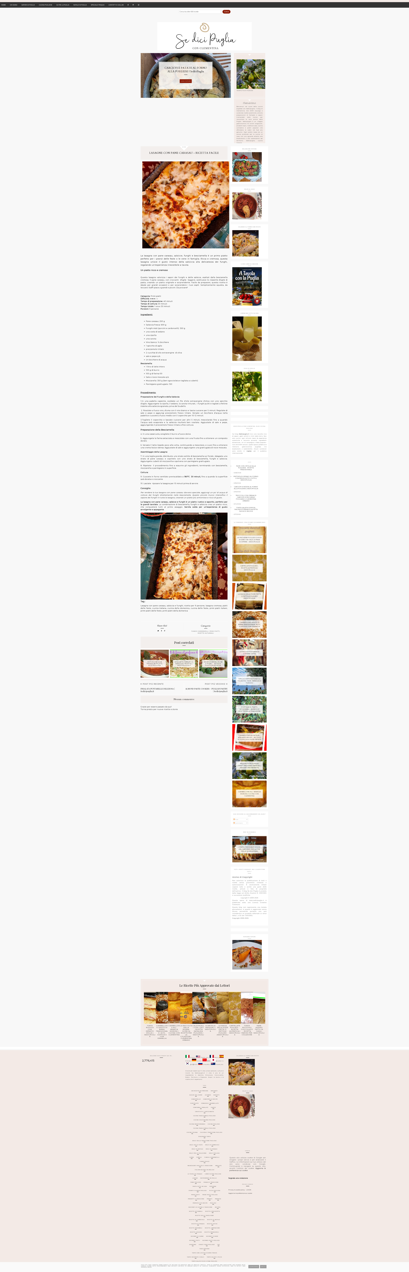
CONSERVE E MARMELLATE (210, 1103)
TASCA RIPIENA (204, 1248)
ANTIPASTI (214, 1090)
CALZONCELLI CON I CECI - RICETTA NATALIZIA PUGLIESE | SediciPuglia (198, 1031)
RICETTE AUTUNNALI (206, 633)
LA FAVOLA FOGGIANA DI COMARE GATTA (249, 653)
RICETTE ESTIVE (212, 1223)
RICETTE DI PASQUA (198, 1223)
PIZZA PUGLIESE (214, 1190)
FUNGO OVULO (204, 1161)
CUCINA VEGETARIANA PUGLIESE (204, 1119)
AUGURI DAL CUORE (195, 1095)
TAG (218, 1244)
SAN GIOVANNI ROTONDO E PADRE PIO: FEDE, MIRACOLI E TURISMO (249, 681)
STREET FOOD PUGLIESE (207, 1244)
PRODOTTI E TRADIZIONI (196, 1198)
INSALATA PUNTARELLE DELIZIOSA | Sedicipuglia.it (158, 690)
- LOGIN (248, 1190)
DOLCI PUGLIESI (214, 1153)
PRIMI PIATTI (215, 631)
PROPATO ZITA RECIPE (200, 1203)
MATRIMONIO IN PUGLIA (208, 1178)
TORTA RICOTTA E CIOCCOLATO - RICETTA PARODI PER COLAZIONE (247, 1030)
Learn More (253, 1266)
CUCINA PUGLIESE (45, 5)
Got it (263, 1266)
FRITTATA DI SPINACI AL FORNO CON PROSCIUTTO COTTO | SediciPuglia (246, 478)
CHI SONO (13, 5)
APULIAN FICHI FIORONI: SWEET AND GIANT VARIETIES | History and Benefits (249, 765)
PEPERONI (213, 1186)
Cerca (226, 12)
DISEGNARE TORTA (204, 1136)
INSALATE (218, 1165)
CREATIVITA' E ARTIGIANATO (204, 1111)
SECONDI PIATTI (194, 1240)
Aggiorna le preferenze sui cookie (248, 1169)
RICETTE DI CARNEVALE (197, 1219)
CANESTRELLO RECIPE (210, 1099)
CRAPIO (213, 1107)
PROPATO (218, 1198)
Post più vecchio (215, 684)
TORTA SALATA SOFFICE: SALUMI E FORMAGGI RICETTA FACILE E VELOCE (246, 509)
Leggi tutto (185, 81)
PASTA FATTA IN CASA (200, 1186)
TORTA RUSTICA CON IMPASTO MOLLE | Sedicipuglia (150, 1031)
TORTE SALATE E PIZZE (214, 1257)
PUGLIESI (213, 1203)
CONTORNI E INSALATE (200, 1107)
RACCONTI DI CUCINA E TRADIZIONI (200, 1207)
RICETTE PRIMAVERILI (211, 1232)
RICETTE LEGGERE (196, 1232)
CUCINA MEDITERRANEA (197, 1124)
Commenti (239, 823)
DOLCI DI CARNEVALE (212, 1144)
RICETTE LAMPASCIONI (212, 1228)
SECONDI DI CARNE (197, 1236)
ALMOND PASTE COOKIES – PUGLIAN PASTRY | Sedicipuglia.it (206, 690)
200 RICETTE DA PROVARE (199, 1090)
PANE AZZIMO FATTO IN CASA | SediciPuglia (259, 1030)
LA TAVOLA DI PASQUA (195, 1174)
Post (236, 819)
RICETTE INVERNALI (195, 1228)
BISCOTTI (217, 1095)
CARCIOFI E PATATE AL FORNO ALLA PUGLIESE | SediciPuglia (246, 487)
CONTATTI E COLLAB (116, 5)
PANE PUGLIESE (196, 1182)
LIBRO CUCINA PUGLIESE (213, 1174)
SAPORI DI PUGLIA (28, 5)
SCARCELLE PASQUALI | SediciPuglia (210, 1028)
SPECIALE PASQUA (97, 5)
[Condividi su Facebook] (162, 631)
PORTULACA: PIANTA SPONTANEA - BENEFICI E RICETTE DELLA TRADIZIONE (249, 709)
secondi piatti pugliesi (211, 1240)
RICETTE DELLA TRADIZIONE (204, 1215)
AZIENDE (208, 1095)
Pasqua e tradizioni (211, 1182)
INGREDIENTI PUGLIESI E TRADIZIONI (200, 1165)
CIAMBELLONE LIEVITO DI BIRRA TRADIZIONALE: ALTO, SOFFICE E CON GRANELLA (249, 624)
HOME (3, 5)
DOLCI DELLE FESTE (196, 1144)
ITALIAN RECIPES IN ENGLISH (204, 1169)
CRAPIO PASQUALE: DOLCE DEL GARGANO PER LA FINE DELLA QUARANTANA (249, 849)
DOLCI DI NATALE (197, 1149)
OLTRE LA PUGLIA (62, 5)
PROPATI (209, 1198)
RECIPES (217, 1207)
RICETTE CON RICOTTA (212, 1211)
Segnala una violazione (238, 1178)
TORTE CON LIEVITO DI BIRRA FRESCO (204, 1252)
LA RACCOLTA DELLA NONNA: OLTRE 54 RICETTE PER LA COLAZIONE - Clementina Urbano (186, 1033)
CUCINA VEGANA (192, 1132)
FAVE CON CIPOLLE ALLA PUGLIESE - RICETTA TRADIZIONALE (186, 69)
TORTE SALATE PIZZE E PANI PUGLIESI (204, 1261)
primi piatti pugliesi (210, 1194)
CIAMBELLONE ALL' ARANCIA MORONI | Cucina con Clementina (249, 794)
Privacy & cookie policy (236, 1190)
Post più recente (153, 684)
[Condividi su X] (158, 631)
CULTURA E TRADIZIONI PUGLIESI (211, 1132)
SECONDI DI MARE (212, 1236)
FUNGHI (199, 1157)
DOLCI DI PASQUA (211, 1149)
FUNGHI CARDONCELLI (200, 631)
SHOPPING (192, 1244)
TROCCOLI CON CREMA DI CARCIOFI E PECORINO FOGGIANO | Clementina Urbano (246, 498)
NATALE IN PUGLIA (80, 5)
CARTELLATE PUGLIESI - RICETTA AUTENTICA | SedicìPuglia (249, 568)
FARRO (191, 1157)
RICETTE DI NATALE (213, 1219)
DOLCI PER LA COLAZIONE (198, 1153)
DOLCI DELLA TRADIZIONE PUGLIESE (204, 1140)
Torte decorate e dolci (195, 1257)
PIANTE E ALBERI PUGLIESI (198, 1190)
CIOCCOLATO (194, 1103)
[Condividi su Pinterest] (164, 631)
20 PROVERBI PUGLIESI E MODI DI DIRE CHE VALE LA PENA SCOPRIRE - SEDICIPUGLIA (249, 540)
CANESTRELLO (196, 1099)
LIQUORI (195, 1178)
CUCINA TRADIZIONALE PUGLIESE (204, 1115)
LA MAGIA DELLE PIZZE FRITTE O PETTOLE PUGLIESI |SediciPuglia (249, 596)
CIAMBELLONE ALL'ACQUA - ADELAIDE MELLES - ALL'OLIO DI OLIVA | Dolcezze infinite (249, 737)
